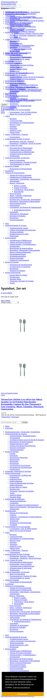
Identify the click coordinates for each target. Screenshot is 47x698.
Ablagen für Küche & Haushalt (20, 175)
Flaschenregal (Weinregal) (19, 99)
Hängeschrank (15, 41)
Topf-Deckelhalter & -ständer (20, 59)
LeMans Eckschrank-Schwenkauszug (23, 79)
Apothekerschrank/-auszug (19, 228)
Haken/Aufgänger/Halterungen (20, 252)
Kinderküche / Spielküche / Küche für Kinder (25, 143)
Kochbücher (9, 61)
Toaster (12, 75)
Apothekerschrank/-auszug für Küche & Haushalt (27, 77)
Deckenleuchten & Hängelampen (21, 148)
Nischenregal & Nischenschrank (21, 49)
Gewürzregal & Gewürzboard (20, 47)
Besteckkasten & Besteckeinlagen (21, 22)
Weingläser (13, 128)
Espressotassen (15, 137)
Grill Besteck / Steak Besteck (24, 190)
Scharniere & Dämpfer (17, 28)
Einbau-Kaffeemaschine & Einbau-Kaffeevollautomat (22, 66)
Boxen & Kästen (15, 194)
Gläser (7, 39)
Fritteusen (8, 28)
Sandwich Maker (15, 77)
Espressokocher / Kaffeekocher (20, 57)
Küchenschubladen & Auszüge (16, 75)
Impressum (15, 417)
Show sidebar (5, 300)
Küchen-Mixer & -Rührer (18, 69)
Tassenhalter (14, 212)
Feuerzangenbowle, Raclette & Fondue (23, 162)
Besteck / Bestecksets (17, 183)
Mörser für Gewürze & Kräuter (20, 114)
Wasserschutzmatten (17, 220)
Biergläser (13, 119)
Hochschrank (14, 45)
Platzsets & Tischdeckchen (19, 96)
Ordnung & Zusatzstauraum (19, 260)
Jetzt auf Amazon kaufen (9, 393)
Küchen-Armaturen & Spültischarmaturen (24, 87)
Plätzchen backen (11, 95)
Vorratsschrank (15, 51)
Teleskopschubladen (17, 30)
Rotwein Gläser (15, 125)
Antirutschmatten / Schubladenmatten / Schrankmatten (24, 18)
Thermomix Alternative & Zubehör (22, 73)
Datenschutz (6, 417)
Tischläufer (13, 108)
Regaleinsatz (14, 218)
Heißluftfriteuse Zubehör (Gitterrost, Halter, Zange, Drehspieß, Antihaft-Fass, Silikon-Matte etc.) (29, 35)
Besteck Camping (20, 186)
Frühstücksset (14, 59)
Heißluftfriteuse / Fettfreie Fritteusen (22, 31)
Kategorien (6, 293)
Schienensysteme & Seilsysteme (21, 154)
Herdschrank (14, 43)
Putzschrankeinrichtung (18, 203)
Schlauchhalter (15, 205)
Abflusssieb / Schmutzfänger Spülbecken (24, 85)
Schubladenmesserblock (22, 210)
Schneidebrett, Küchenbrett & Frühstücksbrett (25, 207)
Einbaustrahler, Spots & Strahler (21, 150)
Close (3, 395)
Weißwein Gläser (16, 130)
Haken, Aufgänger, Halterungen (21, 195)
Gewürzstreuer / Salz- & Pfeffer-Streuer (23, 112)
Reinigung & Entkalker (18, 216)
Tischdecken (14, 104)
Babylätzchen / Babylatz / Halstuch (22, 141)
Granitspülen (14, 85)
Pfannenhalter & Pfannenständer (21, 169)
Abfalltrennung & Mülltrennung (21, 177)
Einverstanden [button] (22, 694)
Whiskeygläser (15, 132)
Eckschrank (14, 37)
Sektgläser (13, 126)
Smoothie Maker (15, 79)
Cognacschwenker (16, 121)
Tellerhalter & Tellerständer (19, 214)
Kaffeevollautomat (16, 63)
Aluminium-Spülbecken (18, 83)
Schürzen (13, 98)
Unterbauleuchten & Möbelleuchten (22, 152)
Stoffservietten (15, 102)
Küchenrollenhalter (16, 197)
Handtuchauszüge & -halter (19, 24)
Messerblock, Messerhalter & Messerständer (25, 201)
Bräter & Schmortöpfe (17, 160)
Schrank (12, 35)
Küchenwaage (15, 71)
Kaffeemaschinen (16, 61)
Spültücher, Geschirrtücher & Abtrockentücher (26, 100)
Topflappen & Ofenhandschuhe (20, 106)
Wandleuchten (14, 156)
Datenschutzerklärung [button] (21, 687)
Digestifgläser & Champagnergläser (22, 45)
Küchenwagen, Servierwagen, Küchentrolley (25, 199)
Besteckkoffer (19, 192)
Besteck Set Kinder (20, 188)
